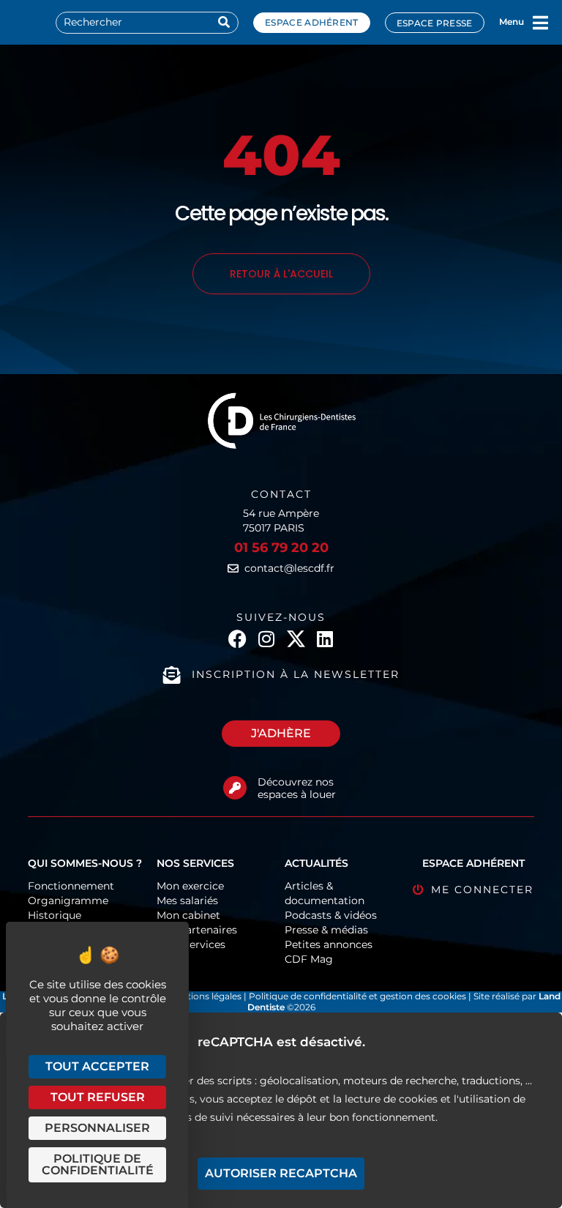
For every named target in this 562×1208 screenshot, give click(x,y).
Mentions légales (206, 996)
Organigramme (68, 900)
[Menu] (541, 22)
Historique (54, 915)
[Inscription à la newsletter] (172, 675)
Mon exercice (190, 885)
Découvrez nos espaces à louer (297, 788)
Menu (511, 21)
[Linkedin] (325, 639)
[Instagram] (267, 639)
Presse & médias (326, 929)
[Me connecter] (418, 889)
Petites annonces (328, 944)
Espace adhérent (312, 22)
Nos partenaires (197, 929)
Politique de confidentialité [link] (98, 1164)
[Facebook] (237, 639)
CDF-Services (191, 944)
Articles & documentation (324, 893)
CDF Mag (309, 959)
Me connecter (482, 889)
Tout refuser (97, 1097)
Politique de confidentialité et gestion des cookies (357, 996)
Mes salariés (187, 900)
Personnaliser (97, 1128)
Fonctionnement (71, 885)
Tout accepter (97, 1066)
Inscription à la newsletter (296, 674)
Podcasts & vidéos (331, 915)
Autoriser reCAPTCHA (281, 1173)
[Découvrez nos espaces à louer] (235, 787)
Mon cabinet (188, 915)
